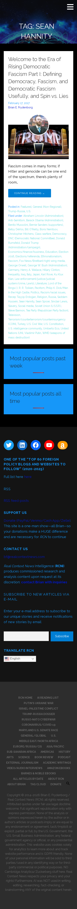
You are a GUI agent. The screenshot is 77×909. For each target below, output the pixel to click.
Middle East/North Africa (38, 741)
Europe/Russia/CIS (27, 746)
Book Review (44, 757)
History (64, 751)
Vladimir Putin (32, 332)
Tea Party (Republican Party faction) (47, 310)
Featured (26, 206)
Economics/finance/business (26, 251)
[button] (71, 7)
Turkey (21, 323)
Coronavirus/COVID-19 (39, 724)
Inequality (14, 274)
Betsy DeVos (16, 229)
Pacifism (40, 287)
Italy (29, 274)
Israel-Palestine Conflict (38, 708)
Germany (13, 269)
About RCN (56, 778)
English (14, 658)
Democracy (59, 233)
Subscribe (62, 636)
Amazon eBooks (58, 768)
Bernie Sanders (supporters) (46, 224)
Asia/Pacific (55, 746)
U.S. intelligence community (25, 328)
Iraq (23, 274)
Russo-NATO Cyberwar (39, 719)
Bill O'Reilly (31, 229)
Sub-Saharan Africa (21, 751)
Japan (36, 274)
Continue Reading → (29, 193)
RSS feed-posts (16, 501)
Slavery (12, 305)
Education (51, 251)
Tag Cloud (38, 784)
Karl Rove (47, 274)
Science (24, 757)
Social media (26, 305)
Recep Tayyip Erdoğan (22, 296)
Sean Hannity (26, 301)
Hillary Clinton (51, 269)
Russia (52, 296)
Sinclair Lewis (59, 301)
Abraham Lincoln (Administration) (43, 215)
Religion (42, 296)
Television (14, 314)
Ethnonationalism (51, 256)
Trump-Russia (16, 211)
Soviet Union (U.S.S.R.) (48, 305)
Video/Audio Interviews (24, 768)
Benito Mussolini (18, 224)
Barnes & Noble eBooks (38, 773)
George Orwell (17, 265)
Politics (35, 292)
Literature (41, 283)
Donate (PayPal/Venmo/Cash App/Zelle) (37, 520)
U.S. (28, 211)
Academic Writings (57, 762)
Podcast (64, 757)
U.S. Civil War (34, 323)
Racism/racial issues (53, 292)
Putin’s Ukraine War (38, 703)
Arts (10, 757)
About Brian (16, 784)
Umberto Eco (51, 328)
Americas (47, 751)
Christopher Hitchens (21, 233)
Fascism (13, 260)
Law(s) (30, 283)
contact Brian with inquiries (44, 582)
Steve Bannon (16, 310)
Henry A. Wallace (31, 269)
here (28, 477)
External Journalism (22, 762)
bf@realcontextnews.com (24, 557)
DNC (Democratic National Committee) (31, 238)
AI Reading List (48, 697)
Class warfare (43, 233)
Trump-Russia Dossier (38, 714)
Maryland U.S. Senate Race (38, 730)
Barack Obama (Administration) (44, 220)
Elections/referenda (28, 256)
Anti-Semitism (16, 220)
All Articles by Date (28, 778)
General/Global (33, 735)
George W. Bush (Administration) (47, 265)
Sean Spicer (43, 301)
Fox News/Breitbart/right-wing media (42, 260)
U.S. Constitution (53, 323)
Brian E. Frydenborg (20, 107)
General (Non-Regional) (47, 206)
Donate (55, 784)
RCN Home (25, 697)
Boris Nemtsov (48, 229)
